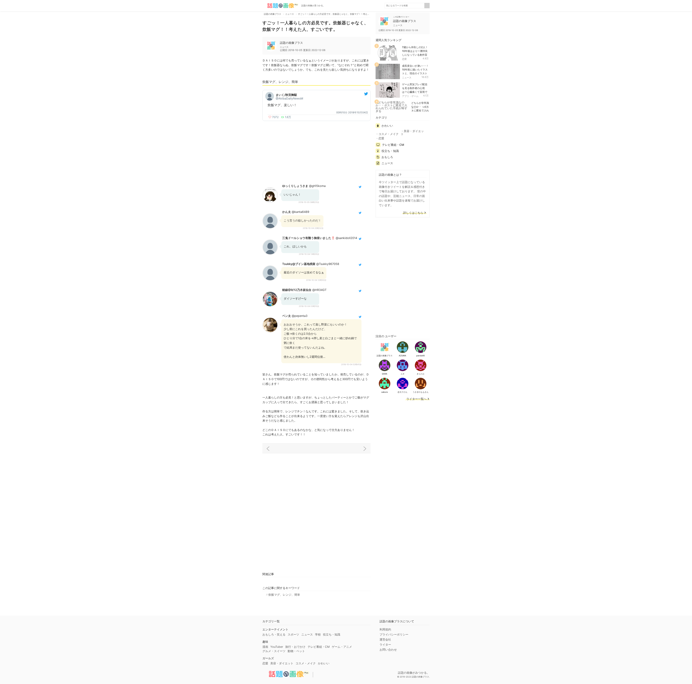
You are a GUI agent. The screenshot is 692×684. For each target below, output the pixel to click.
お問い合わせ (388, 649)
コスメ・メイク (388, 134)
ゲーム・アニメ (342, 646)
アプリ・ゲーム (410, 96)
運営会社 (385, 639)
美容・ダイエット (412, 132)
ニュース (406, 77)
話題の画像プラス (291, 43)
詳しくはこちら (413, 212)
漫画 (265, 646)
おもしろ (387, 157)
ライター (385, 644)
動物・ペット (296, 651)
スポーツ (293, 634)
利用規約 (385, 629)
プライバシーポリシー (394, 634)
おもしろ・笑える (273, 634)
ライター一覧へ (416, 399)
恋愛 (404, 58)
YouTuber (276, 646)
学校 (318, 634)
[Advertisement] (316, 150)
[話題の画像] (280, 5)
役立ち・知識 (390, 151)
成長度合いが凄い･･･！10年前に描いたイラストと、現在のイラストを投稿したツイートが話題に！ (415, 73)
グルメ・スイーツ (273, 651)
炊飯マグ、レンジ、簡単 (284, 594)
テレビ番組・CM (393, 145)
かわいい (387, 125)
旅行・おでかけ (295, 646)
